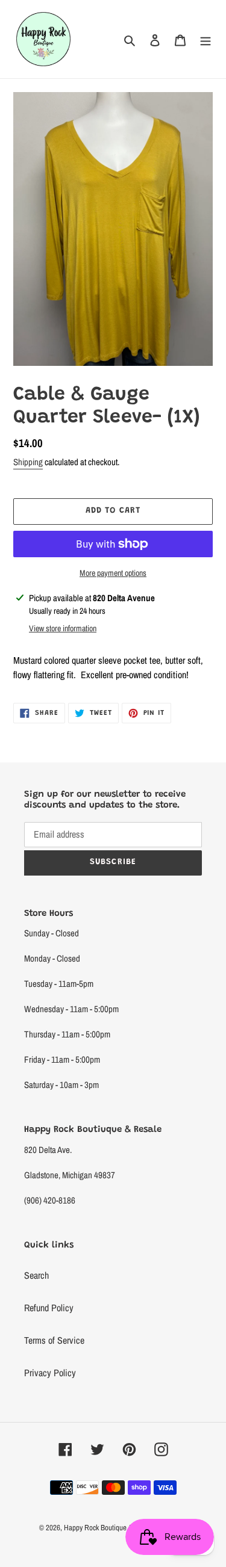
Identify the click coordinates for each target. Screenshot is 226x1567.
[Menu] (205, 39)
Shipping (28, 462)
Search (36, 1275)
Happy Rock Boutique (95, 1527)
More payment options (113, 572)
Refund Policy (49, 1307)
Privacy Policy (50, 1372)
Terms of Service (54, 1340)
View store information (62, 628)
